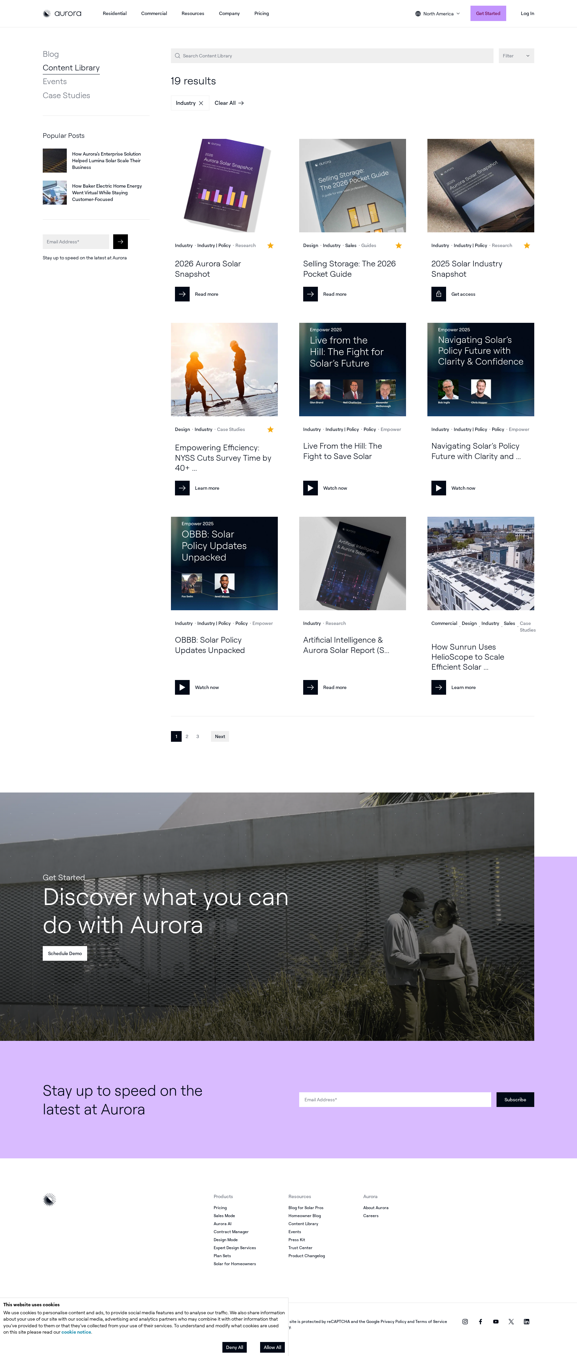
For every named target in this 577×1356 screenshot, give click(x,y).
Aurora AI (222, 1223)
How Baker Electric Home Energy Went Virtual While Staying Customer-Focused (107, 192)
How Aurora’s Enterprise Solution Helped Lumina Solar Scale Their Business (106, 160)
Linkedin (526, 1321)
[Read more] (224, 186)
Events (55, 81)
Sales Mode (224, 1215)
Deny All (234, 1347)
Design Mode (226, 1239)
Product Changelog (306, 1255)
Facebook (480, 1321)
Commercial (154, 13)
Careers (371, 1215)
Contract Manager (231, 1231)
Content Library (71, 67)
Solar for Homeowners (235, 1263)
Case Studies (66, 95)
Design (310, 245)
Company (229, 13)
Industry (186, 102)
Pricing (261, 13)
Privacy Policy (393, 1321)
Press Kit (296, 1239)
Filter (508, 55)
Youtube (496, 1321)
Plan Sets (222, 1255)
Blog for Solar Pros (306, 1207)
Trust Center (300, 1247)
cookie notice (76, 1332)
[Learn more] (224, 370)
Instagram (465, 1321)
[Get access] (480, 186)
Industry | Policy (214, 245)
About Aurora (376, 1207)
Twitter (511, 1321)
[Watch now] (352, 370)
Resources (193, 13)
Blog (51, 54)
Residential (115, 13)
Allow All (272, 1347)
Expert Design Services (235, 1247)
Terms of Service (431, 1321)
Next (220, 736)
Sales (351, 245)
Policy (370, 429)
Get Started (488, 13)
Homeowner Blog (304, 1215)
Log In (527, 13)
